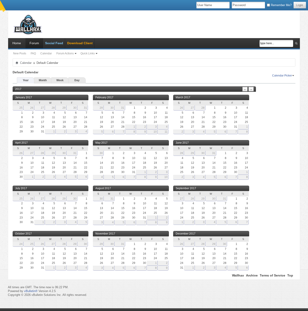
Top (290, 275)
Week (60, 80)
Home (16, 43)
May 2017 (101, 142)
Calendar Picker (282, 75)
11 (166, 131)
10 (155, 131)
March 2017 (183, 97)
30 (74, 107)
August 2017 (103, 188)
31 (85, 107)
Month (43, 80)
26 (31, 107)
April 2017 (21, 142)
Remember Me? (281, 5)
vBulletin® (31, 291)
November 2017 (105, 233)
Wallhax (238, 275)
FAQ (33, 53)
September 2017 (186, 188)
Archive (252, 275)
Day (77, 80)
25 (21, 107)
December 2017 (185, 233)
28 (53, 107)
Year (26, 80)
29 (64, 107)
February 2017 (104, 97)
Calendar (46, 53)
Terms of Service (272, 275)
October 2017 (23, 233)
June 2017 (182, 142)
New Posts (19, 53)
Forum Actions (65, 53)
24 (21, 244)
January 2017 (23, 97)
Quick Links (87, 53)
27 (42, 107)
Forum (34, 43)
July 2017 (21, 188)
